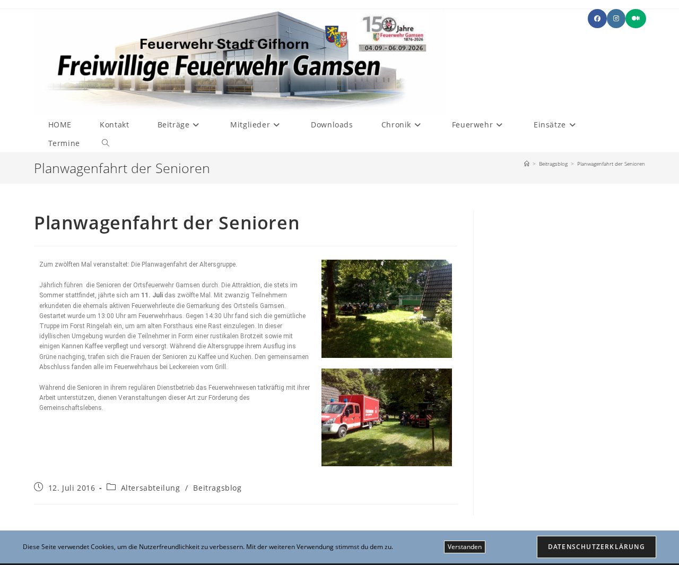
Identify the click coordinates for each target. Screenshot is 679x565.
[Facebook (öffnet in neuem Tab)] (597, 18)
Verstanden (465, 546)
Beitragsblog (217, 488)
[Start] (526, 163)
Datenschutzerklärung (596, 546)
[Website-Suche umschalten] (105, 143)
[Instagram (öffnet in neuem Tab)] (616, 18)
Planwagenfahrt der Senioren (611, 163)
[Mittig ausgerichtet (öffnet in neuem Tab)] (635, 18)
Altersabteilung (150, 488)
